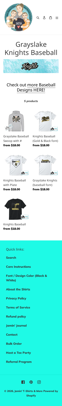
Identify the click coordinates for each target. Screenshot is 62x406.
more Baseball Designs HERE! (36, 87)
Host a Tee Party (18, 353)
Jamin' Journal (16, 325)
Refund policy (16, 316)
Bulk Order (14, 343)
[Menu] (57, 17)
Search (11, 257)
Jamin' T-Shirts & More (28, 391)
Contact (11, 334)
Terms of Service (18, 307)
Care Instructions (18, 267)
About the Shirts (18, 289)
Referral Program (19, 362)
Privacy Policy (16, 298)
